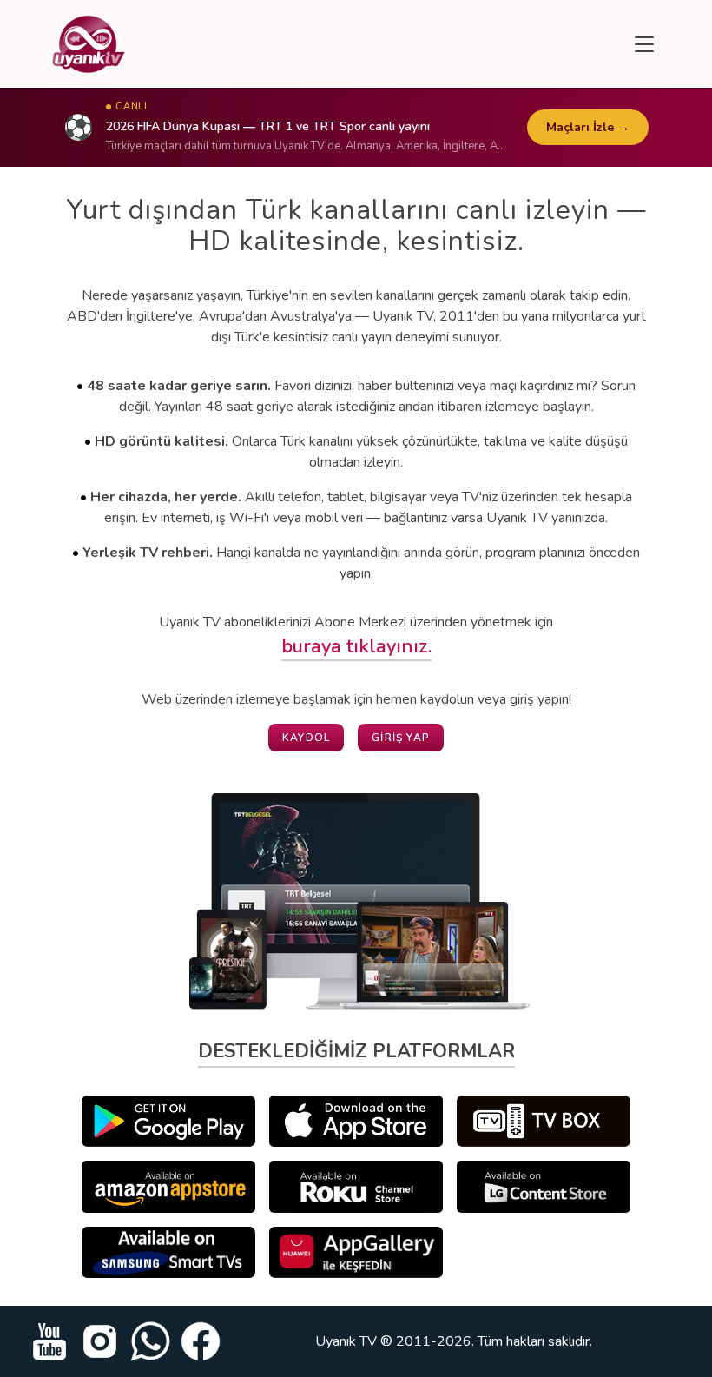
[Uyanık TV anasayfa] (88, 44)
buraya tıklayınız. (356, 646)
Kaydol (306, 738)
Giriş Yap (401, 738)
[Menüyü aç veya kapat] (644, 44)
